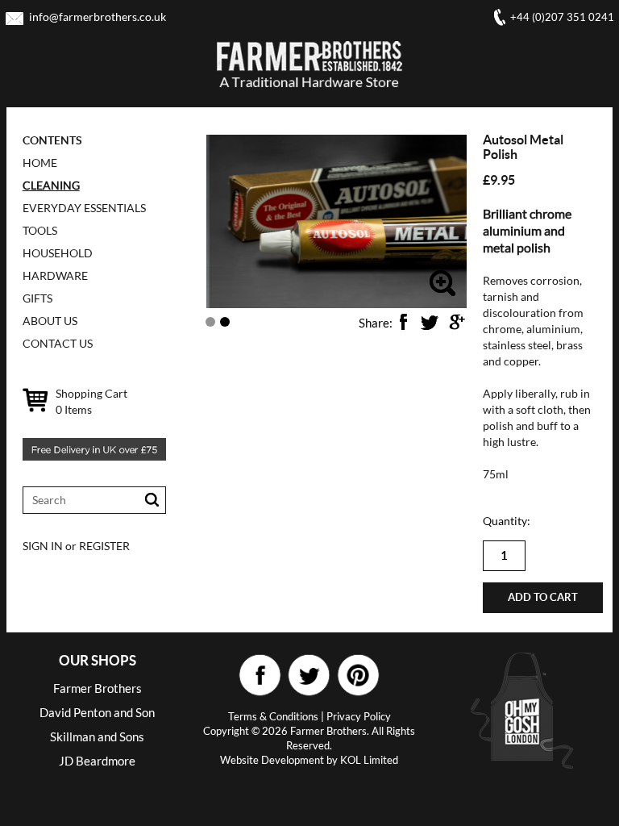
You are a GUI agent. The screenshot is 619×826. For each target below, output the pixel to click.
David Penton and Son (97, 712)
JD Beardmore (97, 760)
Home (40, 162)
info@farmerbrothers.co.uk (97, 16)
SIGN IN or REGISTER (76, 546)
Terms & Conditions (273, 716)
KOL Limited (369, 759)
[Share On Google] (456, 321)
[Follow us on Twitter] (309, 675)
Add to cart (543, 597)
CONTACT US (58, 343)
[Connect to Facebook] (259, 675)
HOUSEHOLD (58, 253)
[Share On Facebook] (403, 321)
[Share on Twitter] (429, 321)
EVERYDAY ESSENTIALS (84, 208)
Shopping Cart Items (91, 401)
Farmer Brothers (97, 688)
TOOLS (40, 230)
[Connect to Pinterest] (358, 675)
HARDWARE (55, 275)
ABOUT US (50, 320)
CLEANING (51, 185)
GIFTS (37, 298)
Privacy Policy (358, 716)
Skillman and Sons (97, 736)
